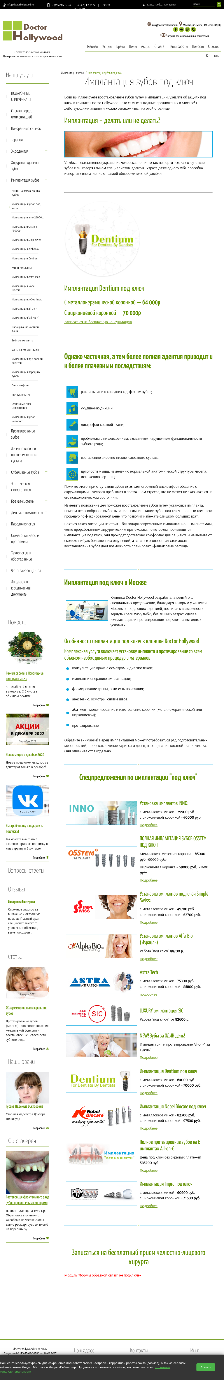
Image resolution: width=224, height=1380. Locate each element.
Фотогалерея (22, 1141)
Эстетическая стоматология (21, 487)
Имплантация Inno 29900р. (28, 217)
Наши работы (178, 47)
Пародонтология (23, 524)
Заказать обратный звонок (161, 4)
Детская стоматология (27, 513)
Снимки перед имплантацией (21, 114)
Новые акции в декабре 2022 (25, 755)
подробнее (148, 994)
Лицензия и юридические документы (21, 588)
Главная (92, 47)
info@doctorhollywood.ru (20, 4)
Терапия (17, 140)
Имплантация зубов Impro (27, 299)
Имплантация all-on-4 (24, 308)
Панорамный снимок (26, 129)
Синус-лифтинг (21, 385)
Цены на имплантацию (25, 349)
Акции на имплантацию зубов (26, 192)
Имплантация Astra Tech (26, 276)
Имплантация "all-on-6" (25, 318)
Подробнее (39, 705)
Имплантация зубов (25, 180)
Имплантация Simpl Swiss (26, 239)
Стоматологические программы (25, 539)
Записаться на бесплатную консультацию (98, 321)
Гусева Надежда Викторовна (24, 1107)
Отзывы (213, 47)
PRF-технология (21, 394)
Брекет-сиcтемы (22, 501)
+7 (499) (86, 5)
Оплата (159, 47)
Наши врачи (21, 1062)
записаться (203, 35)
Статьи (15, 957)
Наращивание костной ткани (25, 329)
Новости (198, 47)
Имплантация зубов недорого (23, 419)
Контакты (212, 56)
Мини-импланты (22, 267)
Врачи (120, 47)
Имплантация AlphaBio (25, 249)
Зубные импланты (22, 340)
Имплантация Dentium (25, 258)
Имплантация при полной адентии (27, 360)
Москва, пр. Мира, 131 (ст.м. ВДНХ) (201, 25)
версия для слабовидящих (182, 35)
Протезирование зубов (23, 434)
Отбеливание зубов (25, 472)
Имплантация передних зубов (26, 374)
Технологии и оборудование (21, 556)
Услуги (107, 47)
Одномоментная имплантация (22, 405)
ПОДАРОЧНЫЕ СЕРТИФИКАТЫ (21, 96)
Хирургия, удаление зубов (25, 166)
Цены (133, 47)
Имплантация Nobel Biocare (23, 288)
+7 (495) (61, 5)
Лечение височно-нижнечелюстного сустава (24, 455)
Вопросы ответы (26, 871)
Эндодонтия (19, 151)
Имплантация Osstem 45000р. (24, 228)
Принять (206, 1367)
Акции (145, 47)
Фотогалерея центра (26, 571)
